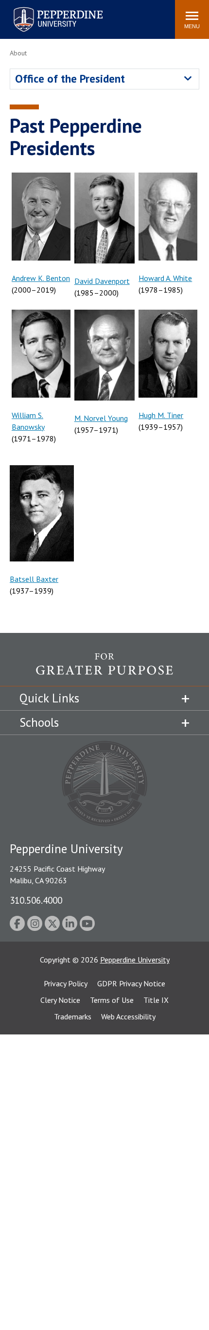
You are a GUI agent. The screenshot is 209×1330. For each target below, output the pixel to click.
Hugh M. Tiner (161, 415)
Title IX (156, 1000)
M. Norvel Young (101, 418)
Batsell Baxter (34, 579)
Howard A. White (165, 278)
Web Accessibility (128, 1016)
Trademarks (72, 1016)
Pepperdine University (46, 9)
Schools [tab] (39, 722)
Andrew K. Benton (41, 278)
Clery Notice (60, 1000)
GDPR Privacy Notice (131, 983)
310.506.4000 (36, 900)
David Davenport (102, 281)
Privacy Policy (65, 983)
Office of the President (70, 78)
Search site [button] (35, 14)
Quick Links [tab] (49, 698)
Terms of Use (112, 1000)
